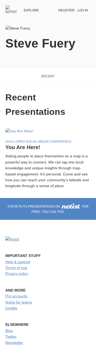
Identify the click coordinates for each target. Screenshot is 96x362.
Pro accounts (16, 296)
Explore (31, 10)
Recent (48, 76)
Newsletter (14, 342)
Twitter (11, 336)
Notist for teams (18, 302)
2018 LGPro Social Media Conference (38, 142)
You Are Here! (22, 147)
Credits (11, 308)
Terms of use (16, 268)
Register (66, 10)
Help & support (17, 262)
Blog (9, 331)
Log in (82, 10)
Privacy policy (16, 273)
